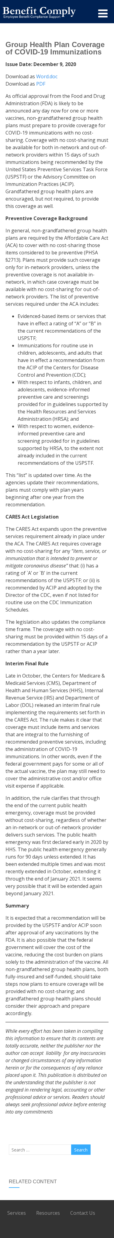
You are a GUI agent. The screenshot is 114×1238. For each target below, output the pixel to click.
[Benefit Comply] (39, 20)
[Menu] (103, 13)
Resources (48, 1213)
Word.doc (46, 76)
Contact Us (82, 1213)
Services (16, 1213)
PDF (40, 83)
